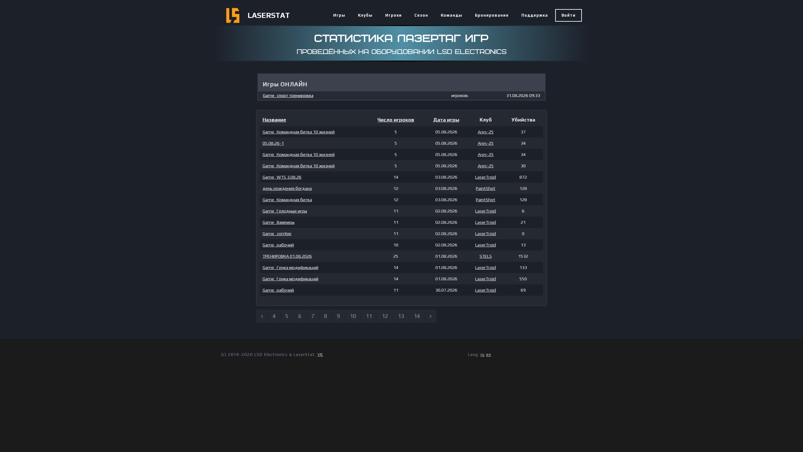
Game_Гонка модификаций (290, 267)
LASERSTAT (268, 15)
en (488, 354)
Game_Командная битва (287, 199)
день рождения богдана (287, 188)
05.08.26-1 (273, 143)
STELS (486, 256)
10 (353, 316)
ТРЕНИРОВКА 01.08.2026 (287, 256)
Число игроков (395, 120)
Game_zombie (277, 233)
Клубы (365, 15)
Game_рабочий (278, 244)
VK (320, 354)
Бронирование (492, 15)
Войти (568, 15)
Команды (451, 15)
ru (483, 354)
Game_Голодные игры (285, 210)
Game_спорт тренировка (288, 95)
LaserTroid (485, 177)
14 (417, 316)
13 (401, 316)
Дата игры (446, 120)
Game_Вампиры (279, 222)
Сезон (421, 15)
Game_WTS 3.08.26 (282, 177)
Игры (339, 15)
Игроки (393, 15)
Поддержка (534, 15)
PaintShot (485, 188)
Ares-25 (486, 131)
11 (369, 316)
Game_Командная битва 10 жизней (299, 131)
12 (385, 316)
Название (274, 120)
